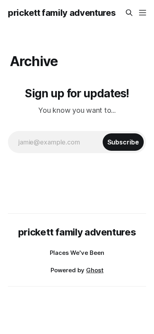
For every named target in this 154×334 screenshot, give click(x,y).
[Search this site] (129, 12)
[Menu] (142, 12)
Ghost (94, 270)
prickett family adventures (61, 12)
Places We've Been (77, 252)
